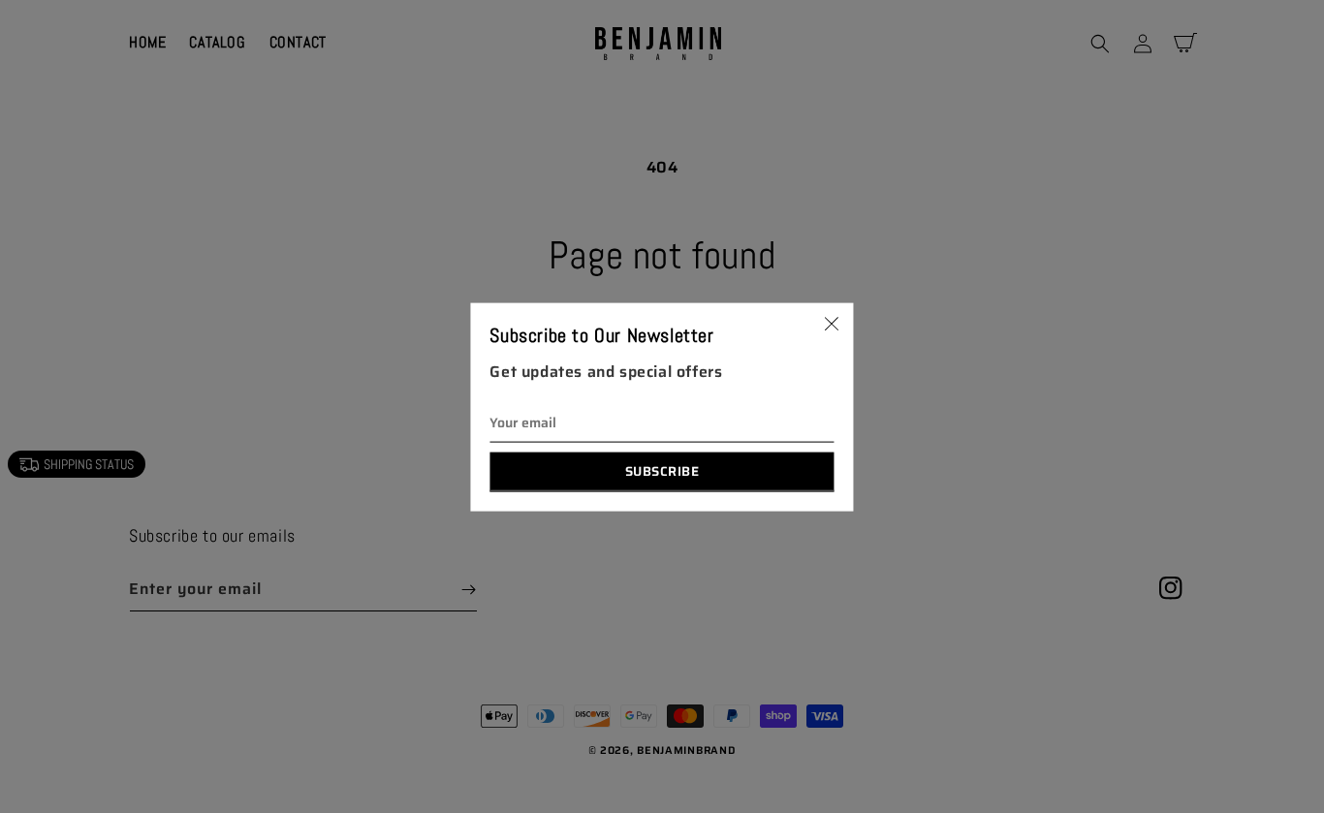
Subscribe (662, 470)
